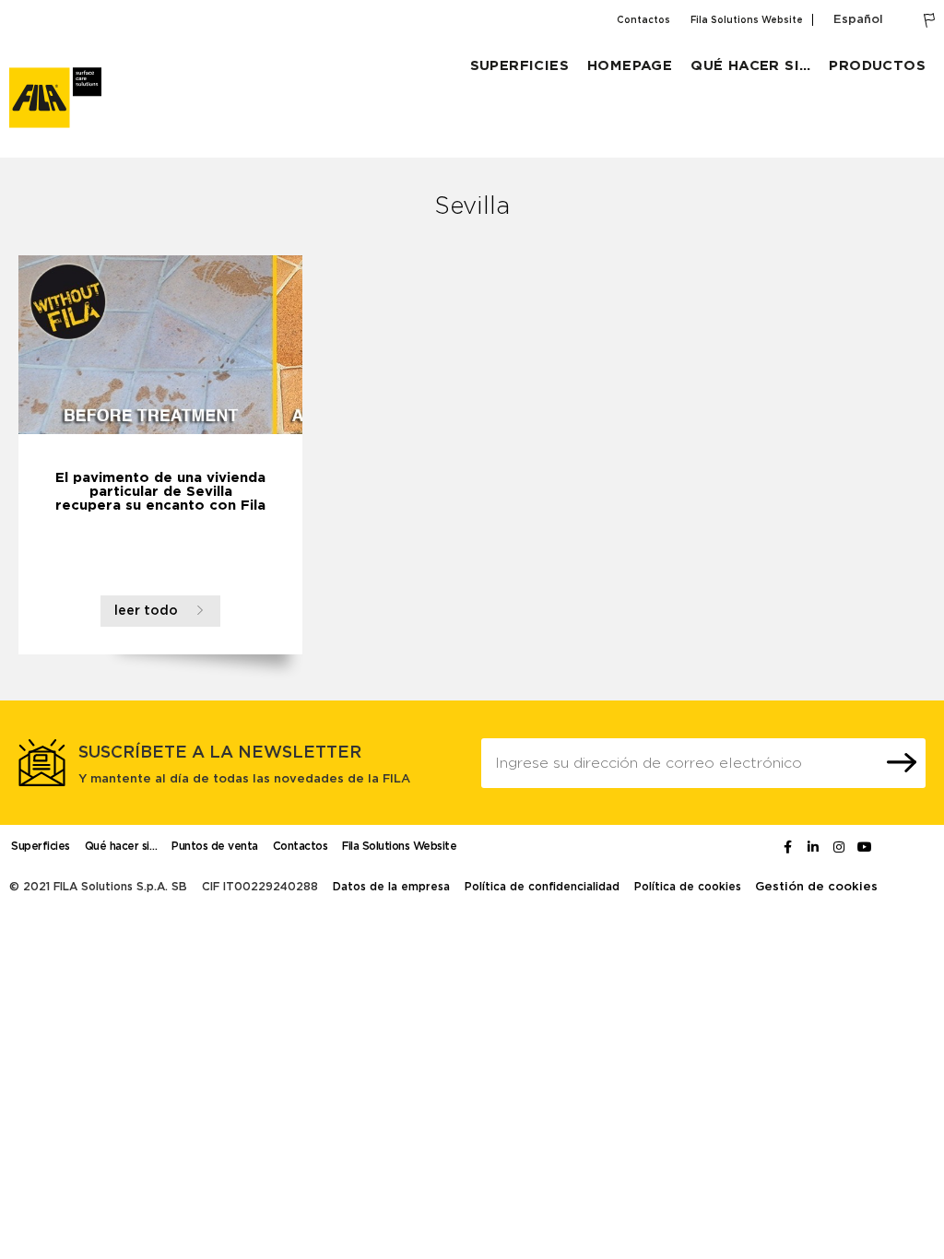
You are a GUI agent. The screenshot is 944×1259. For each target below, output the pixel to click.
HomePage (629, 66)
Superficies (519, 66)
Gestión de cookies (816, 887)
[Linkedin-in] (813, 847)
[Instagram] (839, 847)
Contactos (643, 20)
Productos (877, 66)
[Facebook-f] (787, 847)
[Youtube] (865, 847)
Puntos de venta (214, 846)
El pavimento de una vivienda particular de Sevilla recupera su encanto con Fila (160, 491)
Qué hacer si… (750, 66)
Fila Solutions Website (746, 20)
